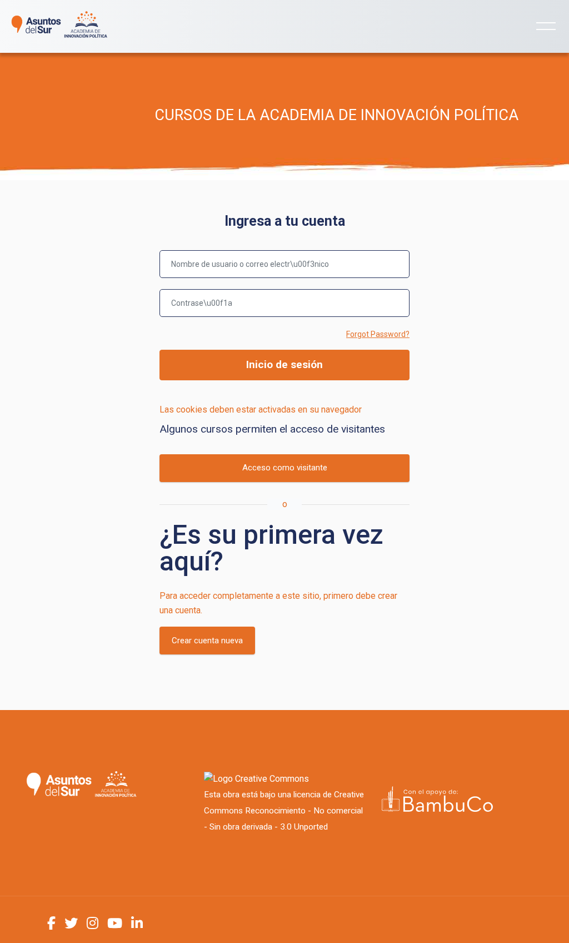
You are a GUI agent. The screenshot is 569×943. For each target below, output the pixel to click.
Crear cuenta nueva (207, 641)
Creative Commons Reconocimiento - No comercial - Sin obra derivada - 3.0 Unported (284, 811)
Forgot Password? (378, 334)
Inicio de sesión (284, 364)
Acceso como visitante (284, 468)
